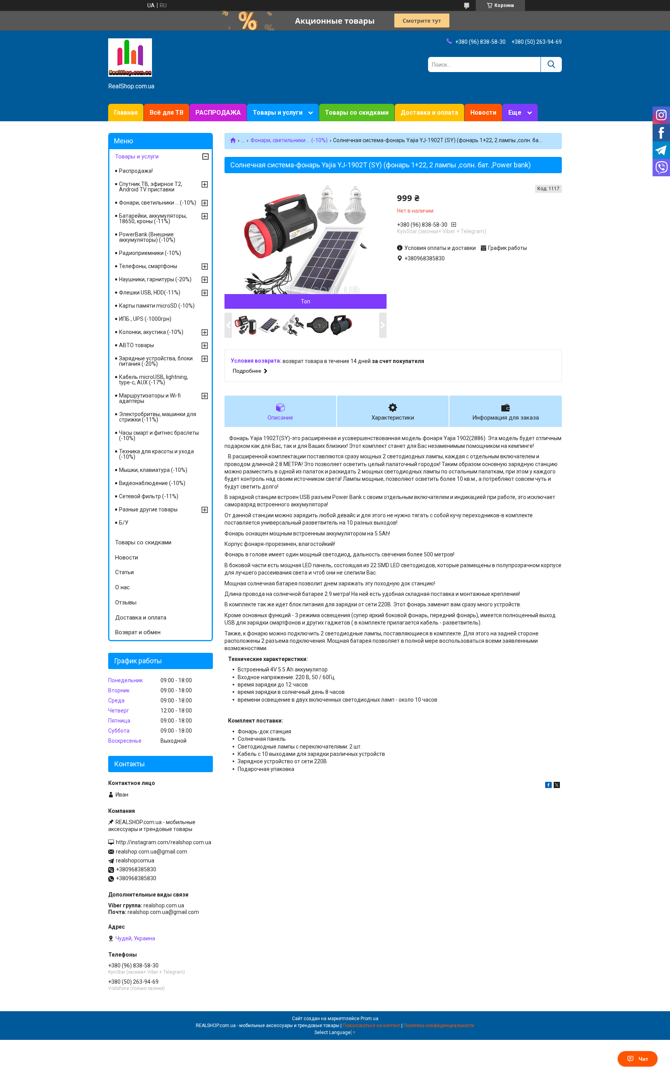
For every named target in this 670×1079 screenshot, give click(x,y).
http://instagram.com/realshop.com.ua (163, 842)
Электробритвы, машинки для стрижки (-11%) (157, 417)
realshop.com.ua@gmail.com (151, 851)
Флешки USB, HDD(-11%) (149, 292)
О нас (122, 587)
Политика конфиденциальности (439, 1025)
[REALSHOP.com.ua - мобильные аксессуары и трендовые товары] (130, 57)
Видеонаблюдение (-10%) (152, 483)
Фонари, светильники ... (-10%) (289, 140)
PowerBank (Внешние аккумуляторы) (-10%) (147, 237)
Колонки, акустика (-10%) (151, 332)
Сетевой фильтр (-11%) (148, 496)
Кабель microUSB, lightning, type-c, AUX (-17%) (153, 379)
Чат (643, 1059)
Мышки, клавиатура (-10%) (153, 470)
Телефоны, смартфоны (148, 266)
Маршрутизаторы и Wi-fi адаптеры (150, 398)
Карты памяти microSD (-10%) (157, 306)
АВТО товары (136, 345)
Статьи (124, 572)
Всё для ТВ (166, 112)
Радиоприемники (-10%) (150, 253)
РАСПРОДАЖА (218, 112)
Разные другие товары (148, 509)
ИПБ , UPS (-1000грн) (145, 319)
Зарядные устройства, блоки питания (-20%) (156, 361)
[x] (557, 786)
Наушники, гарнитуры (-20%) (155, 279)
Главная (126, 112)
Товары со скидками (357, 112)
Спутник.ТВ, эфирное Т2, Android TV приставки (150, 187)
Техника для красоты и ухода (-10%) (156, 454)
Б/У (123, 523)
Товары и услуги (277, 112)
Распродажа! (136, 171)
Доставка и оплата (429, 112)
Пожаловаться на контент (371, 1025)
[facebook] (548, 786)
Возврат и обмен (138, 632)
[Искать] (551, 64)
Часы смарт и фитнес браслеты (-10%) (159, 435)
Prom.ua (369, 1018)
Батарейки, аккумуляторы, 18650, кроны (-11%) (153, 218)
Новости (483, 112)
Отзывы (125, 602)
